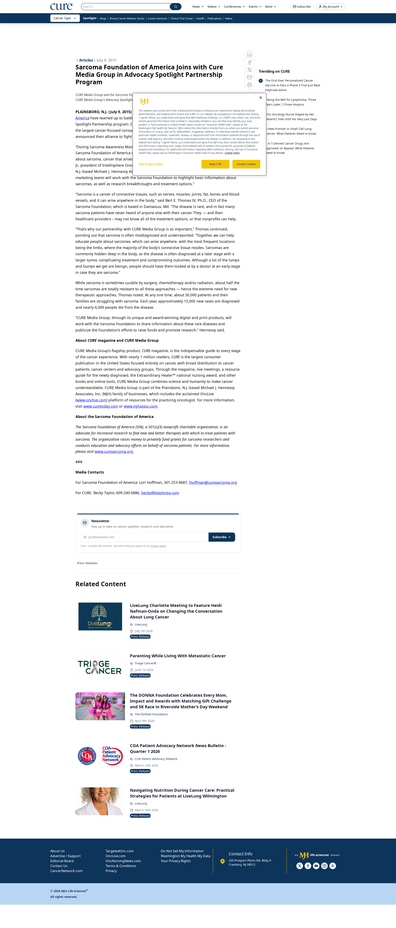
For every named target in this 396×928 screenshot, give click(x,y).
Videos (228, 18)
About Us (57, 851)
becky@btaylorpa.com (160, 492)
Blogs (103, 18)
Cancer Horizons (157, 18)
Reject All (215, 164)
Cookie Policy (232, 152)
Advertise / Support (65, 856)
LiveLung (141, 624)
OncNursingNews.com (123, 861)
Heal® (200, 18)
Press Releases (87, 563)
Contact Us (58, 866)
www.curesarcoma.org (114, 451)
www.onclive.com (91, 400)
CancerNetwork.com (66, 871)
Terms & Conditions (121, 866)
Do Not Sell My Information (182, 851)
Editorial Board (62, 861)
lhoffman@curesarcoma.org (213, 482)
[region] (199, 134)
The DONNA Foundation (151, 714)
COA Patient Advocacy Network (156, 759)
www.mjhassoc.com (140, 406)
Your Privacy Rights (176, 861)
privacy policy (158, 546)
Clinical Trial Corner (182, 18)
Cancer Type (62, 18)
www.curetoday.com (100, 406)
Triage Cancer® (145, 663)
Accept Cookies (246, 164)
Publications (214, 18)
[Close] (260, 97)
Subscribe (219, 537)
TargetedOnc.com (120, 851)
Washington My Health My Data (185, 856)
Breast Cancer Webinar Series (127, 18)
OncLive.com (116, 856)
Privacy (111, 871)
